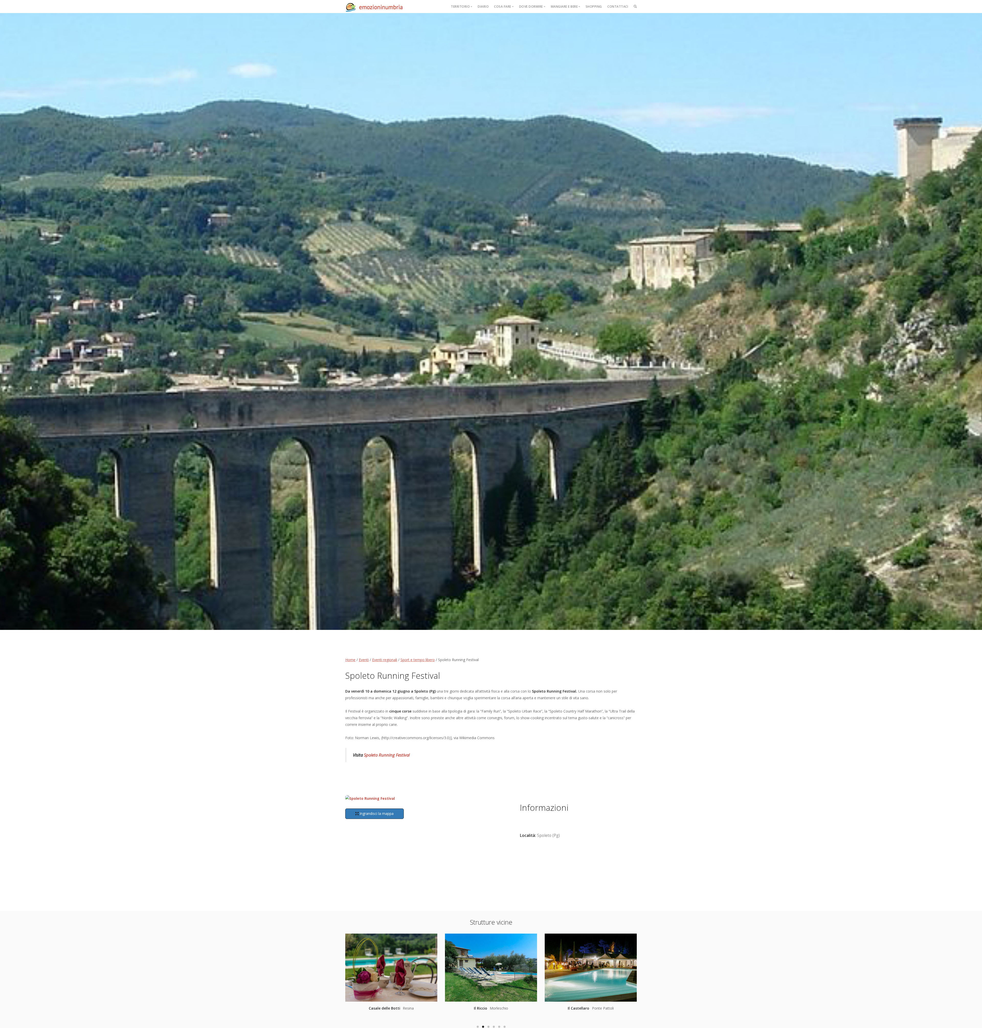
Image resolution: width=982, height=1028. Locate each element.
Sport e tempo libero (417, 659)
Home (350, 659)
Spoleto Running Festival (387, 755)
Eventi (364, 659)
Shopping (594, 6)
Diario (483, 6)
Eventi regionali (384, 659)
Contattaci (617, 6)
